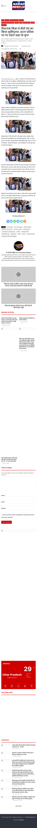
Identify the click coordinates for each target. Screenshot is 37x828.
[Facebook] (7, 220)
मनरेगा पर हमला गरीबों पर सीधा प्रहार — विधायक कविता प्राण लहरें (23, 753)
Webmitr (22, 820)
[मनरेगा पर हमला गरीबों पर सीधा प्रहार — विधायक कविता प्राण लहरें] (6, 755)
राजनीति (32, 22)
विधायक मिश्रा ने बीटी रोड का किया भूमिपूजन (9, 236)
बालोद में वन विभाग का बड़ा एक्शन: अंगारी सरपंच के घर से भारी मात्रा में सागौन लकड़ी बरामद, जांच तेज (9, 320)
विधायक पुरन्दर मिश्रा (31, 234)
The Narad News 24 (30, 817)
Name (3, 495)
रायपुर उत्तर (4, 25)
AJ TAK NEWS (10, 227)
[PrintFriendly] (21, 220)
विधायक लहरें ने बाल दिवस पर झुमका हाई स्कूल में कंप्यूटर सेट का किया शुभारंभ (23, 798)
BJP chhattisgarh (18, 227)
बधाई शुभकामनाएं (26, 22)
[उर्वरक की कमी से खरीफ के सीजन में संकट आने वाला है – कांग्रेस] (6, 747)
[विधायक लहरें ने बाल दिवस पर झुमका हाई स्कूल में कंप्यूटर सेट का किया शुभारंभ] (6, 799)
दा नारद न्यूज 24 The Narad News (11, 46)
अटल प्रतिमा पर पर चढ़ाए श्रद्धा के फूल (8, 231)
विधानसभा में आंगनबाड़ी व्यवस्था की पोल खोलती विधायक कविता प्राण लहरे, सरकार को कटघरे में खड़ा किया (23, 782)
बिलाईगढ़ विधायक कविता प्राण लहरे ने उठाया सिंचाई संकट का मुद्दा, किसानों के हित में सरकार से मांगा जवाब (23, 790)
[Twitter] (11, 220)
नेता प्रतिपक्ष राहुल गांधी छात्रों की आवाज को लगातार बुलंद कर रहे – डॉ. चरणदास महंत (9, 459)
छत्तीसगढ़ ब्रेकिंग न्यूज (5, 234)
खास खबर (18, 231)
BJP (3, 20)
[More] (24, 220)
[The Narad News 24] (18, 5)
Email (3, 502)
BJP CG (7, 20)
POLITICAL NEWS (18, 229)
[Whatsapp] (14, 220)
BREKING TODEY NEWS (7, 229)
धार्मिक (21, 22)
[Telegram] (18, 220)
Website (3, 508)
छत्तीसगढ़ (16, 22)
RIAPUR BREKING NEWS (8, 22)
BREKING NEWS (14, 20)
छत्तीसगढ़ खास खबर (25, 231)
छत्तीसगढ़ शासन (13, 234)
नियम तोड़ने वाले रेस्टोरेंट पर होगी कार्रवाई (27, 319)
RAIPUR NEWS (26, 229)
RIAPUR (21, 20)
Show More (18, 806)
